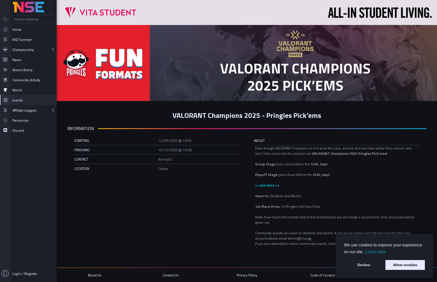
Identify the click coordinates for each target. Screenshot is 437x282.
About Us (94, 275)
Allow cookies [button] (405, 265)
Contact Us (171, 275)
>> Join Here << (267, 185)
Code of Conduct (323, 275)
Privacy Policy (247, 275)
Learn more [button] (375, 252)
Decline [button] (363, 265)
